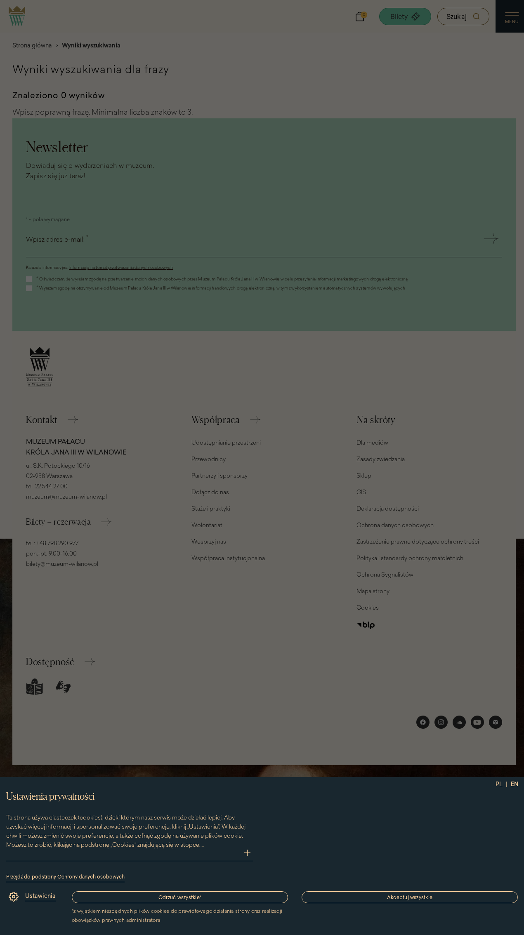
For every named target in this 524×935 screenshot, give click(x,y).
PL (499, 784)
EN (515, 784)
